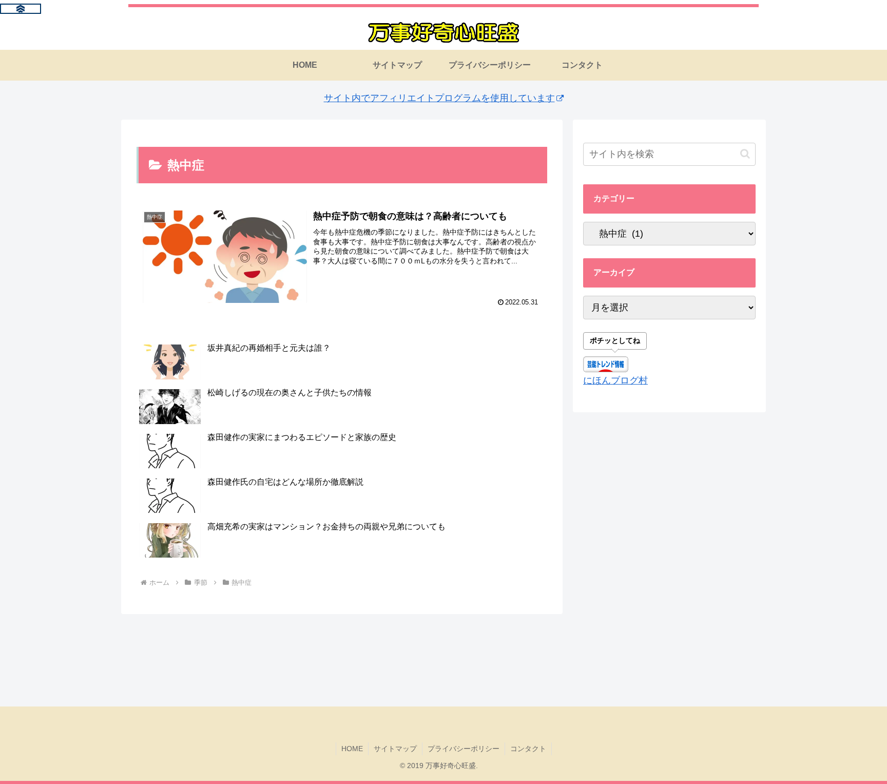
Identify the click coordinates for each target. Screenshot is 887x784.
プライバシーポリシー (463, 748)
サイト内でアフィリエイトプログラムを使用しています (439, 98)
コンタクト (528, 748)
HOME (352, 748)
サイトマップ (395, 748)
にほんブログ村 (615, 380)
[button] (745, 154)
